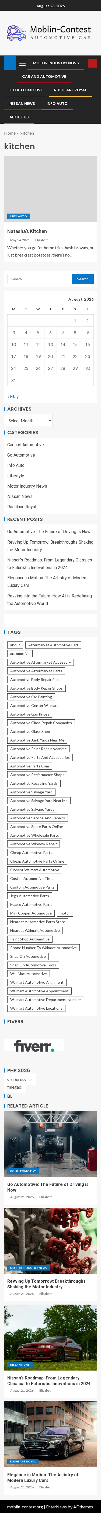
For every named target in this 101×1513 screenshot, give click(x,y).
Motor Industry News (56, 63)
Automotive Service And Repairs (37, 818)
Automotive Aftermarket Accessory (40, 662)
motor (65, 913)
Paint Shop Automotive (30, 939)
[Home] (9, 62)
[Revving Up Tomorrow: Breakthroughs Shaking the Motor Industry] (50, 1241)
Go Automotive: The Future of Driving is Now (48, 531)
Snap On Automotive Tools (33, 965)
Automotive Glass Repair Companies (41, 722)
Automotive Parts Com (29, 766)
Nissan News (22, 103)
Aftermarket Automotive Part (53, 645)
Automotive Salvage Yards (32, 809)
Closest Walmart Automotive (34, 869)
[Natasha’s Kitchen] (50, 189)
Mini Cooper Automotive (31, 913)
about (15, 645)
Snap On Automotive (28, 956)
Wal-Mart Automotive (28, 973)
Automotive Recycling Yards (34, 783)
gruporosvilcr (19, 1079)
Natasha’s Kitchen (27, 231)
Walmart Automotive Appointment (39, 991)
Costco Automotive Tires (31, 878)
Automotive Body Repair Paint (35, 679)
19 (38, 356)
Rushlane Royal (70, 90)
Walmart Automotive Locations (36, 1008)
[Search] (83, 63)
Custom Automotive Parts (32, 887)
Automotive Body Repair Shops (36, 688)
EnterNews (56, 1506)
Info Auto (57, 103)
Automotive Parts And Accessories (40, 757)
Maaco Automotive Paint (31, 904)
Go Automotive (26, 90)
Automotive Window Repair (33, 844)
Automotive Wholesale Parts (34, 835)
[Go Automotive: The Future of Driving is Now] (50, 1144)
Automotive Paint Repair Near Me (38, 748)
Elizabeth (41, 240)
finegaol (14, 1086)
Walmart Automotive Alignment (37, 982)
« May (13, 396)
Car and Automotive (44, 76)
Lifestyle (15, 475)
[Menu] (22, 63)
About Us (19, 117)
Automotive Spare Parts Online (36, 826)
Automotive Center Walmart (34, 705)
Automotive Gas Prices (29, 714)
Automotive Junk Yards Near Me (37, 740)
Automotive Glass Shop (30, 731)
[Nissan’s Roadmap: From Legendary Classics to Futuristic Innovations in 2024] (50, 1338)
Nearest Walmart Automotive (35, 930)
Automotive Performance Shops (37, 774)
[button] (22, 63)
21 (62, 356)
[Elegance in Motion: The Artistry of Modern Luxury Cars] (50, 1434)
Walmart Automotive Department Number (45, 999)
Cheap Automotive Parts (31, 852)
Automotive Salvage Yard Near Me (39, 800)
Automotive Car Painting (31, 696)
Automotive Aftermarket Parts (36, 671)
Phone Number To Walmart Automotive (43, 947)
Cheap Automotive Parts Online (37, 861)
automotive (20, 653)
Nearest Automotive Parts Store (37, 921)
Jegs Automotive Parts (29, 895)
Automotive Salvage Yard (31, 792)
